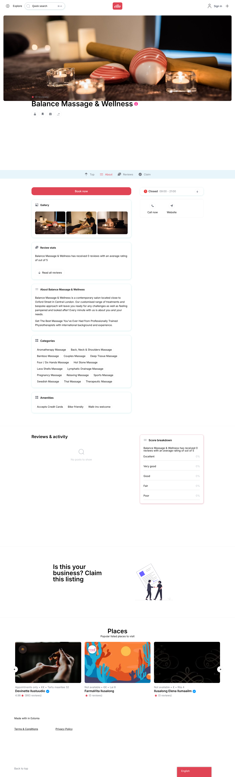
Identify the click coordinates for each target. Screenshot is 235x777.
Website (172, 212)
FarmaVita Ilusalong (99, 691)
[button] (227, 6)
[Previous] (15, 669)
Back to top (21, 768)
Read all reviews (52, 272)
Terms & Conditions (26, 729)
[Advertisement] (117, 143)
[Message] (50, 114)
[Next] (220, 669)
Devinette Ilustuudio (30, 691)
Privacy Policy (64, 729)
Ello (117, 6)
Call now (152, 212)
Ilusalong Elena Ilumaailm (173, 691)
